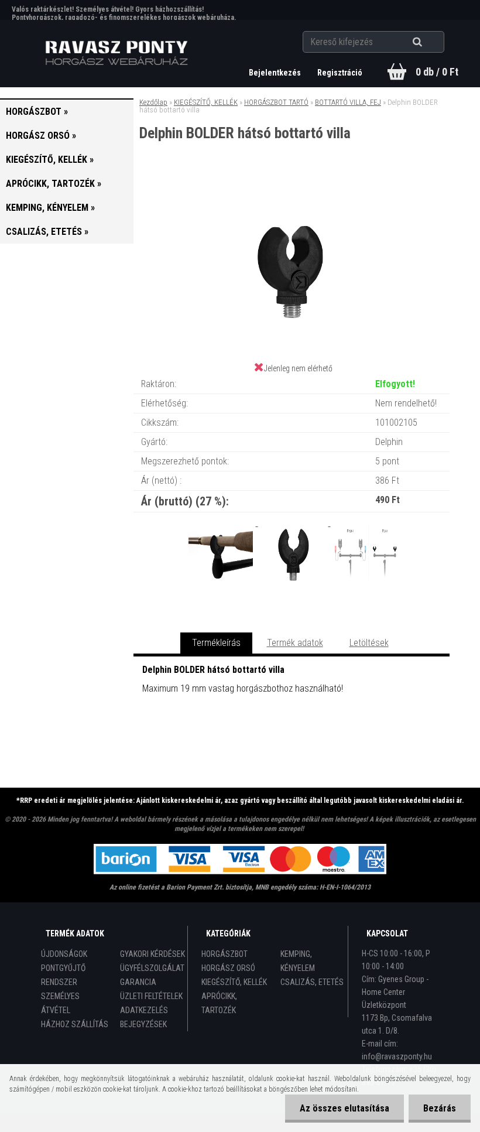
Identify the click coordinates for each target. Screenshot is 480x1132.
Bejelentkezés (276, 72)
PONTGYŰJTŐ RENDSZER (63, 975)
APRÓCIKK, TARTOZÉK (219, 1003)
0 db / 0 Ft (437, 72)
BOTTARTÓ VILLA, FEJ (348, 102)
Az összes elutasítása (344, 1108)
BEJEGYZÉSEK (143, 1024)
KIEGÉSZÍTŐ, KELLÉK (206, 102)
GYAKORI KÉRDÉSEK (152, 954)
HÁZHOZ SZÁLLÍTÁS (74, 1024)
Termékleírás (216, 642)
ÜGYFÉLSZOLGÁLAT (152, 968)
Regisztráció (339, 72)
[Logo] (116, 53)
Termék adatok (295, 642)
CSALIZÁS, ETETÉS (312, 982)
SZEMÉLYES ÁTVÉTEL (60, 1003)
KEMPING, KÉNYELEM (297, 961)
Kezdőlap (153, 102)
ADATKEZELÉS (144, 1010)
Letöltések (369, 642)
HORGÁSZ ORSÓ (228, 968)
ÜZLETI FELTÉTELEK (151, 996)
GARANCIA (138, 982)
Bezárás (439, 1108)
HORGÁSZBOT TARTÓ (276, 102)
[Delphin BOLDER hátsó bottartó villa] (291, 189)
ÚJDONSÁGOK (64, 954)
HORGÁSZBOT (224, 954)
